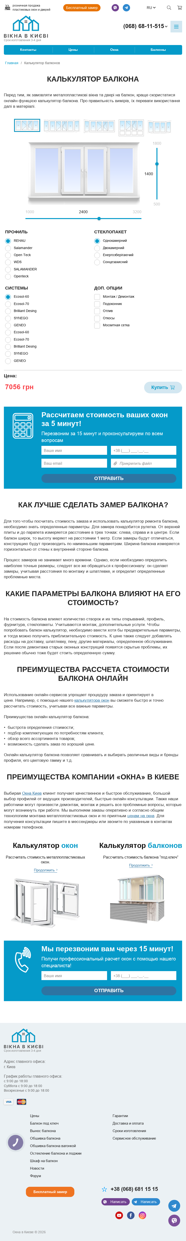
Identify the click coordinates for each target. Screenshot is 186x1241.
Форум (35, 1176)
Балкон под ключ (44, 1123)
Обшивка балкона (45, 1138)
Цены (73, 50)
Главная (11, 63)
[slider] (99, 218)
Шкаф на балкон (44, 1161)
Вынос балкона (43, 1131)
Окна (114, 50)
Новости (37, 1168)
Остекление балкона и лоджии (55, 1153)
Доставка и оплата (128, 1123)
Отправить (109, 478)
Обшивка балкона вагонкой (53, 1146)
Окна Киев (32, 793)
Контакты (28, 50)
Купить (159, 387)
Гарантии (120, 1116)
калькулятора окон (91, 700)
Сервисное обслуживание (134, 1138)
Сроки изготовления (129, 1131)
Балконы (158, 50)
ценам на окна (140, 816)
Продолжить (44, 870)
